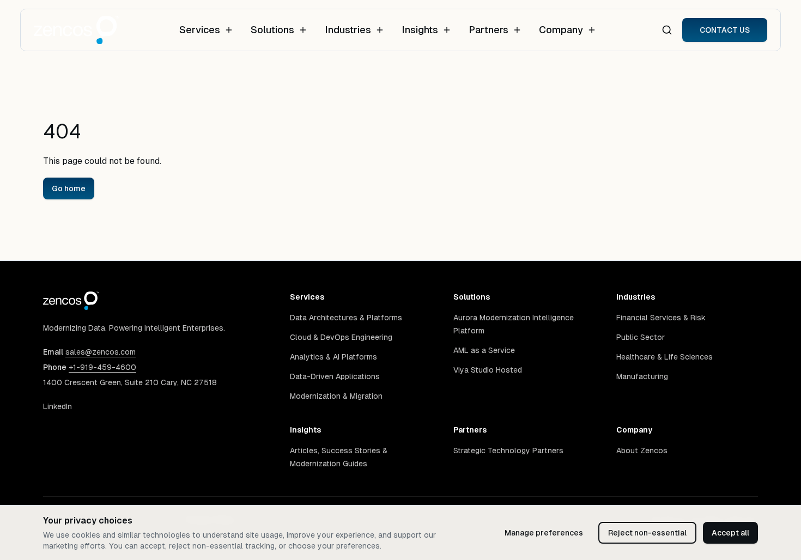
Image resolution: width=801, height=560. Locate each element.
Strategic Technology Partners (508, 450)
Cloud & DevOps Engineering (341, 337)
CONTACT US (725, 30)
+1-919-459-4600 (102, 367)
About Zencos (642, 450)
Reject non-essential (647, 532)
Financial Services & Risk (661, 317)
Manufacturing (642, 376)
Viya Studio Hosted (487, 370)
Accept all (730, 532)
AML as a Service (484, 350)
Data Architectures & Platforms (346, 317)
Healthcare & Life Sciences (664, 356)
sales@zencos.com (100, 352)
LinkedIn (57, 406)
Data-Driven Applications (335, 376)
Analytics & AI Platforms (333, 356)
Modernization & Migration (336, 396)
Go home (69, 188)
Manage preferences (544, 532)
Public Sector (640, 337)
